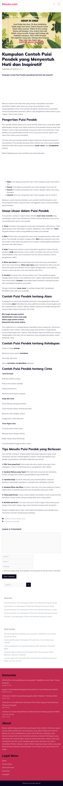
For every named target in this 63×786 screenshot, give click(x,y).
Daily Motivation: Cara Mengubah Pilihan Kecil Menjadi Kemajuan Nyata (30, 603)
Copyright (5, 774)
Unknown (7, 646)
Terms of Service (8, 767)
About (4, 761)
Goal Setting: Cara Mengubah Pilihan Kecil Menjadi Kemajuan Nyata (29, 606)
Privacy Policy (7, 764)
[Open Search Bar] (54, 4)
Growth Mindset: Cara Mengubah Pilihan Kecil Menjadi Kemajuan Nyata (30, 610)
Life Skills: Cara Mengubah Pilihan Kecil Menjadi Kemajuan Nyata (28, 617)
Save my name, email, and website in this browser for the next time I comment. (32, 571)
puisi (23, 519)
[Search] (28, 585)
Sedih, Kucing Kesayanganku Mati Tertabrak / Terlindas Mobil (34, 696)
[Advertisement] (31, 90)
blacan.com (9, 4)
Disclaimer (6, 771)
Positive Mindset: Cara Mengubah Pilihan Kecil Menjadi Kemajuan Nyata (30, 613)
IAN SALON (8, 634)
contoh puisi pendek (12, 521)
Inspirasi (8, 519)
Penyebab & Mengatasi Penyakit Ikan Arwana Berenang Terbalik (34, 689)
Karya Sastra (16, 519)
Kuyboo (7, 640)
